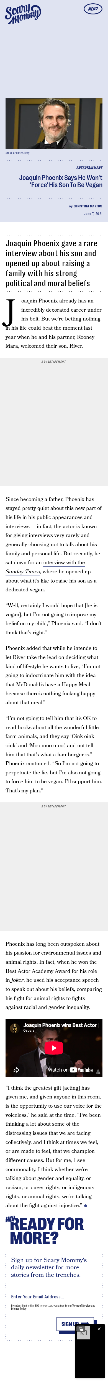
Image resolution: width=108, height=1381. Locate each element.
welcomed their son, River (51, 346)
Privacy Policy (19, 1308)
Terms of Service (81, 1305)
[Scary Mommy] (23, 14)
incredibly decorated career (53, 310)
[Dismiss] (99, 1329)
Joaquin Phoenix (39, 301)
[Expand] (80, 1329)
